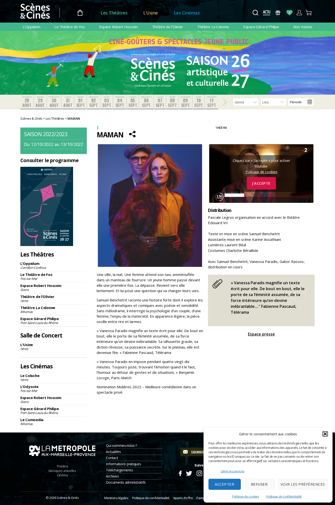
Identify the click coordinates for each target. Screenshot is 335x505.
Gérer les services (232, 471)
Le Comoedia (31, 421)
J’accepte (261, 183)
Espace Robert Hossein (118, 26)
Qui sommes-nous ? (121, 445)
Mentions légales (116, 498)
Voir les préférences (303, 484)
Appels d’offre (183, 498)
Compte (299, 13)
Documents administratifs (126, 482)
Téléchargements (119, 470)
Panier (309, 13)
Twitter (188, 472)
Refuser (259, 484)
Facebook (180, 472)
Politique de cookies (245, 496)
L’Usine (150, 13)
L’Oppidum (31, 26)
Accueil (80, 12)
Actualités (113, 451)
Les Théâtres (114, 13)
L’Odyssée (29, 388)
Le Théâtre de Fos (69, 26)
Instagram (199, 472)
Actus (266, 13)
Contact (112, 457)
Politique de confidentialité (284, 496)
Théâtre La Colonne (213, 26)
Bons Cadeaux (278, 13)
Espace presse (261, 334)
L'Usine (26, 346)
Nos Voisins (302, 26)
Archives (112, 476)
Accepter (224, 484)
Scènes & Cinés (68, 497)
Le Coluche (29, 377)
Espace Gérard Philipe (261, 26)
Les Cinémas (187, 13)
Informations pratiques (123, 464)
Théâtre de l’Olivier (167, 26)
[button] (325, 433)
